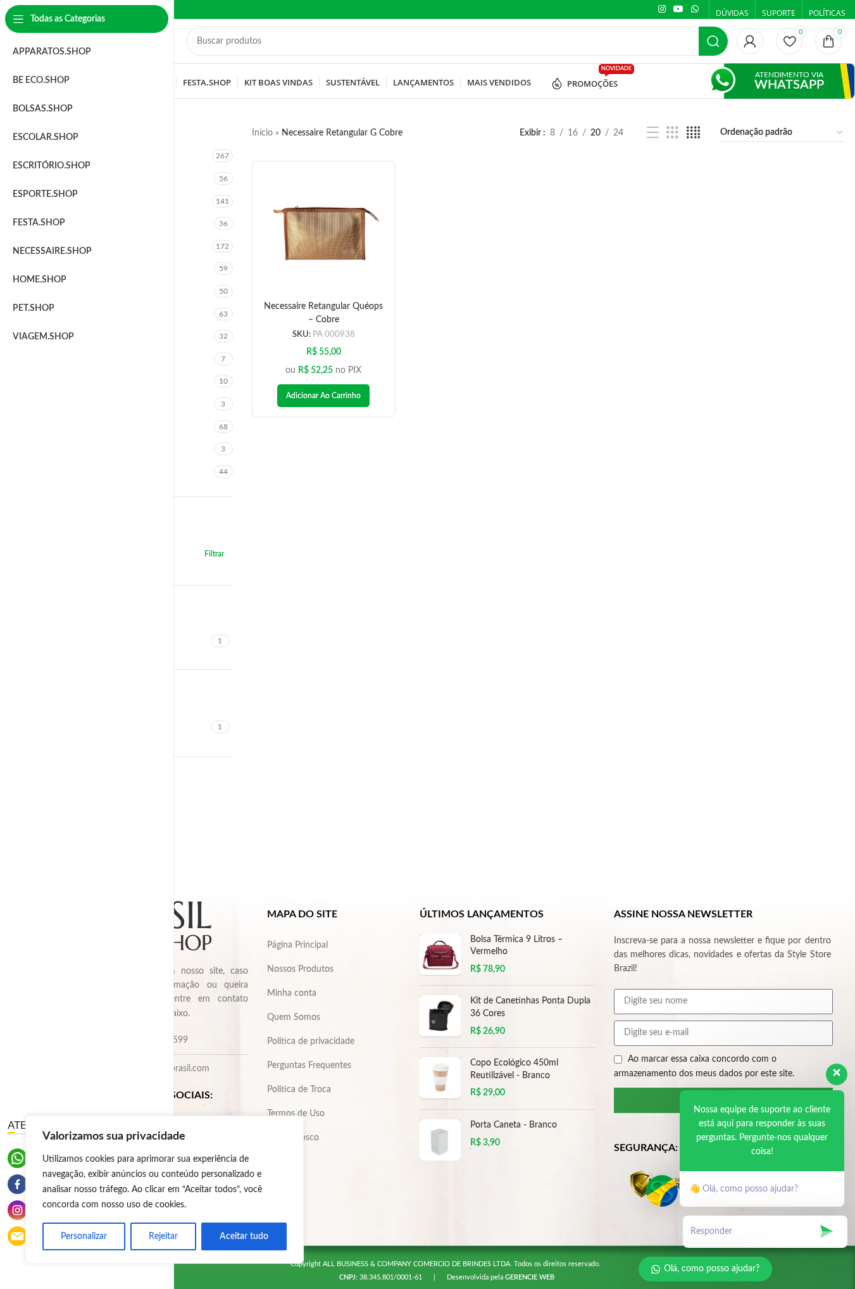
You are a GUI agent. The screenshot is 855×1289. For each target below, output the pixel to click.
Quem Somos (293, 1017)
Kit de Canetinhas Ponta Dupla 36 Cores (530, 1007)
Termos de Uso (296, 1113)
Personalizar (84, 1236)
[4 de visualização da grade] (693, 133)
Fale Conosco (293, 1137)
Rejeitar (163, 1236)
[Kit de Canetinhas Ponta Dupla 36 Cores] (440, 1016)
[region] (164, 1190)
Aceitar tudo (244, 1236)
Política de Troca (299, 1089)
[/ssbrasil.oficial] (17, 1184)
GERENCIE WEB (529, 1277)
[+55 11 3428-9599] (17, 1158)
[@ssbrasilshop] (17, 1210)
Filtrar (214, 554)
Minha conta (291, 993)
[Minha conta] (750, 41)
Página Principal (297, 945)
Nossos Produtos (300, 969)
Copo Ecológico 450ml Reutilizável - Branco (514, 1069)
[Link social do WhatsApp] (694, 9)
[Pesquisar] (713, 41)
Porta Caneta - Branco (513, 1125)
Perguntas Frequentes (309, 1065)
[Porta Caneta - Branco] (440, 1139)
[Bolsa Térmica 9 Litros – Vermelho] (440, 955)
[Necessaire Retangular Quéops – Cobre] (323, 232)
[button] (323, 395)
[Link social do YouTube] (678, 9)
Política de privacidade (310, 1041)
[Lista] (653, 133)
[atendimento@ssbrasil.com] (17, 1236)
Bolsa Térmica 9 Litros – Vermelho (516, 946)
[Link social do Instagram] (662, 9)
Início (262, 133)
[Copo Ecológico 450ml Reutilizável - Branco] (440, 1078)
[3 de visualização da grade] (672, 133)
